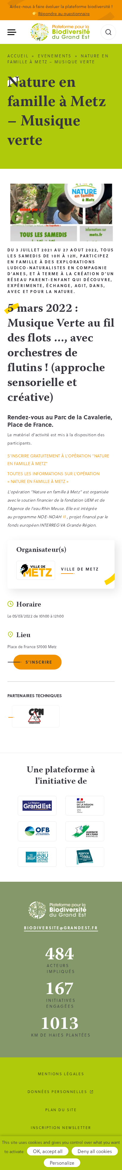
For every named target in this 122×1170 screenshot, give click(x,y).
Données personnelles (57, 1091)
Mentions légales (61, 1073)
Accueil (18, 56)
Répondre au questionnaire (64, 13)
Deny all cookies (95, 1151)
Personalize (62, 1162)
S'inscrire (38, 662)
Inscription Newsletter (61, 1127)
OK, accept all (47, 1151)
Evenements (55, 56)
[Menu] (14, 32)
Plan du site (61, 1109)
